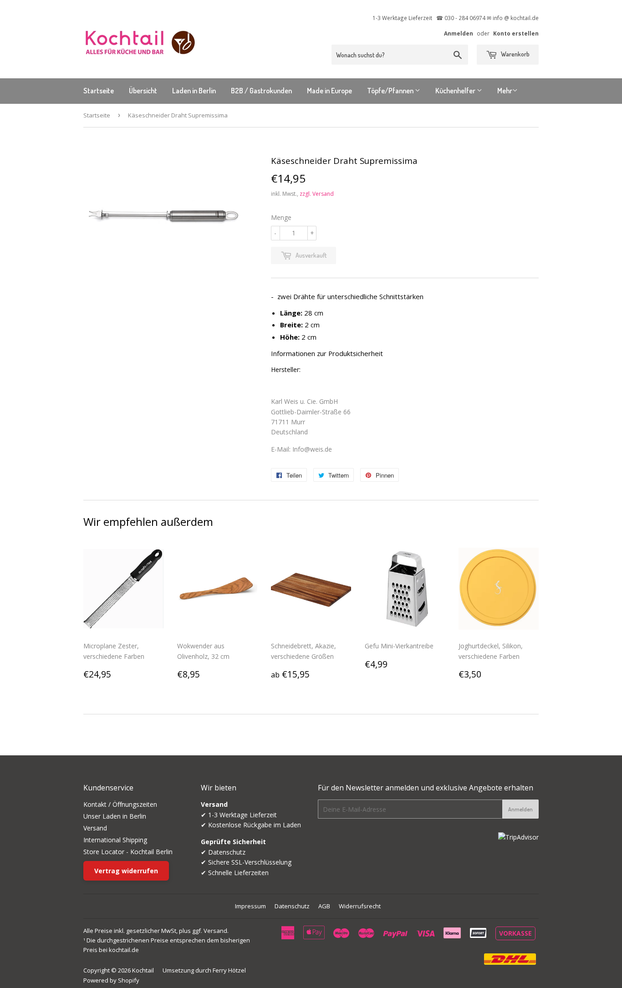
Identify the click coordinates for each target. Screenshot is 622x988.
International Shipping (115, 839)
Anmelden (458, 33)
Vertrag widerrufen (126, 870)
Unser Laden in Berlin (114, 816)
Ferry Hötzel (229, 970)
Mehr (504, 90)
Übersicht (143, 90)
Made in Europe (329, 90)
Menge (281, 217)
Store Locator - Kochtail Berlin (128, 851)
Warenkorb (515, 54)
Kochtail (143, 970)
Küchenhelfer (456, 90)
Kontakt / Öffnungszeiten (120, 804)
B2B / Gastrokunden (261, 90)
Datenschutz (292, 906)
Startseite (98, 90)
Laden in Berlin (194, 90)
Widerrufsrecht (360, 906)
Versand (95, 828)
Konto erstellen (516, 33)
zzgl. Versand (317, 194)
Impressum (250, 906)
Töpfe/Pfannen (391, 90)
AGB (324, 906)
